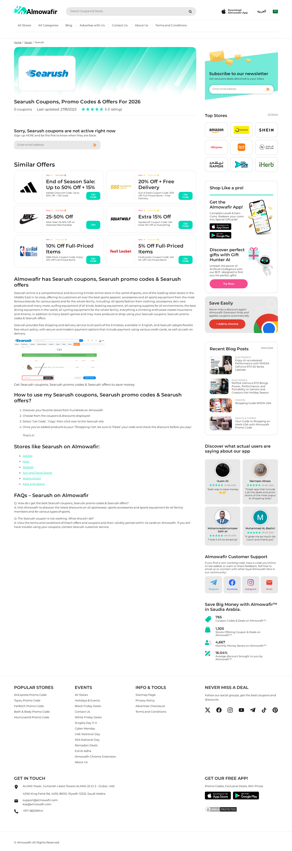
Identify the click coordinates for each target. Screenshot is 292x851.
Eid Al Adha (83, 751)
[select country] (275, 11)
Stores (28, 42)
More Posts (267, 347)
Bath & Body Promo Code (32, 711)
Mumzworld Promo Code (31, 717)
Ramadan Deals (86, 745)
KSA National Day (87, 739)
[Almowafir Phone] (16, 812)
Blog (68, 25)
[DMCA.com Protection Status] (241, 809)
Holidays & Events (87, 700)
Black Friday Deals (88, 706)
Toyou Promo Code (27, 700)
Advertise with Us (92, 25)
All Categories (48, 25)
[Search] (190, 11)
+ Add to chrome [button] (227, 323)
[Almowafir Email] (16, 802)
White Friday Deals (88, 717)
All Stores (24, 25)
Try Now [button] (228, 283)
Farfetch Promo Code (29, 706)
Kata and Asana (34, 484)
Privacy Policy (145, 700)
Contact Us (120, 25)
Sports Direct (32, 478)
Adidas (27, 456)
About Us (141, 25)
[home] (35, 10)
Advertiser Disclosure (150, 706)
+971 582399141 (33, 810)
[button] (216, 129)
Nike (26, 461)
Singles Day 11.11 (86, 723)
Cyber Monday (85, 728)
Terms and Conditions (171, 25)
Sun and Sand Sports (37, 472)
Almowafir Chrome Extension (95, 756)
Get (93, 225)
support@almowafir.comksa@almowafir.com (40, 802)
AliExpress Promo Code (30, 694)
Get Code (93, 195)
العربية (261, 11)
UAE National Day (87, 734)
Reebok (28, 467)
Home (17, 42)
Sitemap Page (146, 694)
